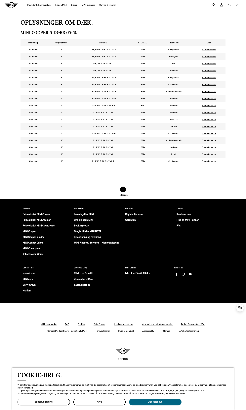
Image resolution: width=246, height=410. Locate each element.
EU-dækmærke (209, 50)
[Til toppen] (123, 189)
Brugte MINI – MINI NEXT (87, 231)
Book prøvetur (81, 226)
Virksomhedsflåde (83, 279)
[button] (222, 5)
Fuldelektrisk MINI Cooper (36, 214)
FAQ (179, 226)
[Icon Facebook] (176, 274)
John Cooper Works (33, 254)
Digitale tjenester (134, 214)
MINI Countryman (32, 248)
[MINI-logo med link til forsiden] (123, 350)
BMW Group (29, 285)
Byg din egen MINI (83, 220)
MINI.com (28, 279)
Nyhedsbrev (29, 273)
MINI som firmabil (83, 273)
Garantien (130, 220)
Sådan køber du (82, 285)
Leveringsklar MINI (84, 214)
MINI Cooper (29, 231)
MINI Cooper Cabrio (33, 243)
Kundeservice (184, 214)
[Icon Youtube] (190, 274)
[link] (214, 5)
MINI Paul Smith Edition (137, 273)
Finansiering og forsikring (87, 237)
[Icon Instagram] (183, 274)
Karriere (27, 291)
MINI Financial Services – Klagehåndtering (96, 243)
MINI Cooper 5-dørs (33, 237)
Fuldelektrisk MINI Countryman (39, 226)
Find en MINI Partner (188, 220)
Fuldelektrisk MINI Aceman (37, 220)
